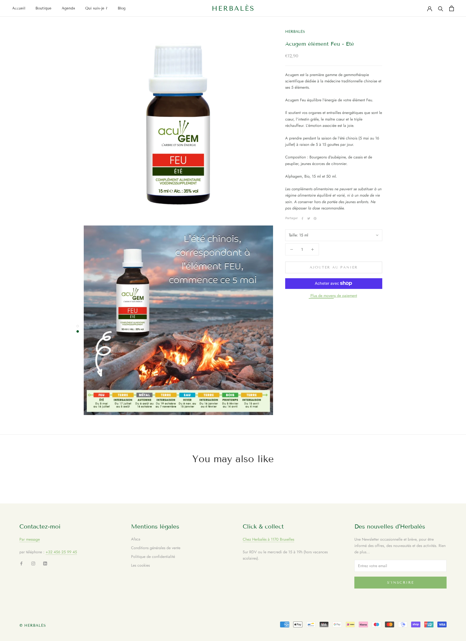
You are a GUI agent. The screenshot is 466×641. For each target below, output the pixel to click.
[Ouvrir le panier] (451, 8)
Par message (29, 539)
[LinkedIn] (45, 563)
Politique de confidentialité (153, 556)
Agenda (68, 8)
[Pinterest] (315, 218)
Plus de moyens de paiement (333, 295)
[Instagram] (33, 563)
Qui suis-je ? (96, 8)
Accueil (18, 8)
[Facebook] (302, 218)
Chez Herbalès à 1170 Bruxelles (268, 539)
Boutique (43, 8)
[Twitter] (308, 218)
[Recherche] (440, 8)
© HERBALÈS (32, 625)
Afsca (135, 539)
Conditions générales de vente (155, 548)
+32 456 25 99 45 (61, 552)
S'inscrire (400, 582)
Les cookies (140, 565)
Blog (121, 8)
